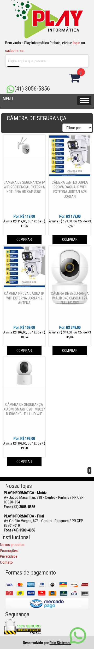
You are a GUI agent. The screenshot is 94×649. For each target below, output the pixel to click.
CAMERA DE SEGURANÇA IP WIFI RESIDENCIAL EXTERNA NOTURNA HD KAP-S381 (24, 187)
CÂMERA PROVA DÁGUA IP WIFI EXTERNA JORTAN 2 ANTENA (24, 298)
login (76, 42)
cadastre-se (14, 50)
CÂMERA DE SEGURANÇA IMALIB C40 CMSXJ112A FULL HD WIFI (70, 298)
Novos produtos (12, 544)
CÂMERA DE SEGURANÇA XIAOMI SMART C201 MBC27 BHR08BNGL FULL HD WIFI (24, 409)
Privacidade (8, 556)
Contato (6, 562)
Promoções (9, 550)
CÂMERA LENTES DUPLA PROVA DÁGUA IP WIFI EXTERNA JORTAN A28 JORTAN (70, 189)
